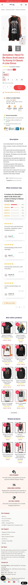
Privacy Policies (5, 520)
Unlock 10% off (3, 578)
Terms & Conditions (6, 518)
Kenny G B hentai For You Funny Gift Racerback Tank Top (7, 359)
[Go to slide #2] (18, 48)
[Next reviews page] (24, 307)
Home (3, 9)
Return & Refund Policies (8, 536)
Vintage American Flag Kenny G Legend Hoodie (20, 359)
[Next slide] (24, 28)
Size (3, 77)
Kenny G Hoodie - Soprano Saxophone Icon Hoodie (21, 337)
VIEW (7, 332)
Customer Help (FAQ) (7, 541)
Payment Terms (5, 534)
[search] (21, 5)
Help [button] (25, 583)
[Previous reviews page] (16, 307)
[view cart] (26, 5)
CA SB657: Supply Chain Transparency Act (12, 525)
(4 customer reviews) (14, 66)
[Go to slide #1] (10, 48)
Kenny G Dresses (21, 9)
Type (3, 72)
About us (4, 516)
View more (14, 412)
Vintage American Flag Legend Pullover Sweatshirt (7, 382)
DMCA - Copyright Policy (8, 523)
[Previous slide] (3, 28)
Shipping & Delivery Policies (8, 532)
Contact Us (4, 538)
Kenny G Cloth (10, 9)
